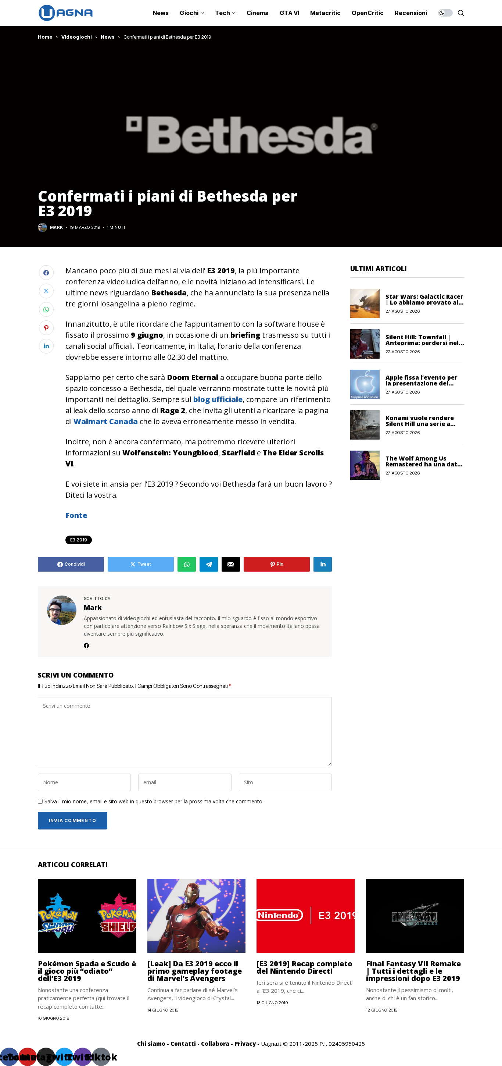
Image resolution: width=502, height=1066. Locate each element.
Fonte (76, 515)
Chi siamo (151, 1043)
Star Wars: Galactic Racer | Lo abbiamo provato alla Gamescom (425, 302)
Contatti (183, 1043)
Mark (56, 227)
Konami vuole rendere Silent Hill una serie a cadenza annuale (420, 423)
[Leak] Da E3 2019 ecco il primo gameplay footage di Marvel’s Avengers (194, 971)
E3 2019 (78, 540)
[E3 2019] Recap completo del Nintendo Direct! (304, 967)
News (108, 37)
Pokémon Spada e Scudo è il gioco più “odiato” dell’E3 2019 (87, 971)
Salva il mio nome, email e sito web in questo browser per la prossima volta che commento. (153, 802)
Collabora (215, 1043)
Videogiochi (76, 37)
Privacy (245, 1043)
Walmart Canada (105, 421)
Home (45, 37)
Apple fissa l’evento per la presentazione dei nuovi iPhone (422, 383)
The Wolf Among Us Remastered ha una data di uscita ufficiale (423, 464)
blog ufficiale (218, 399)
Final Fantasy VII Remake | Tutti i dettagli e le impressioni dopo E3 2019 (413, 971)
